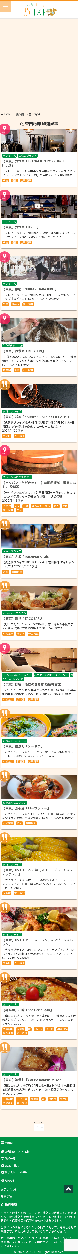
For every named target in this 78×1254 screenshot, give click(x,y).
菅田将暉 (25, 180)
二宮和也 (8, 1029)
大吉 (56, 506)
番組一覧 (10, 1158)
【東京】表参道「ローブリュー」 (26, 808)
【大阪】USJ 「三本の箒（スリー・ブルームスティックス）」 (37, 872)
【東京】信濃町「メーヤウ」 (23, 746)
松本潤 (38, 1029)
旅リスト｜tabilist (16, 1172)
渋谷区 (15, 304)
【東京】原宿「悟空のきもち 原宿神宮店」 (33, 684)
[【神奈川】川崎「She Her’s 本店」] (39, 989)
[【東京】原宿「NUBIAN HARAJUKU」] (39, 268)
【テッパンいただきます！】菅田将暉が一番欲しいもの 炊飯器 (39, 485)
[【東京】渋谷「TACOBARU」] (39, 598)
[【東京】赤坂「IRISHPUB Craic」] (39, 536)
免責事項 (6, 1196)
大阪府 (7, 893)
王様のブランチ (28, 155)
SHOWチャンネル (13, 345)
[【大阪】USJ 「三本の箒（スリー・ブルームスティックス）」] (39, 849)
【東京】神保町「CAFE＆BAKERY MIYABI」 (34, 1080)
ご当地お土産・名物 (17, 1151)
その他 (7, 506)
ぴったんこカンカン (14, 613)
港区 (14, 180)
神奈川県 (8, 1033)
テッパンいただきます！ (17, 477)
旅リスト (31, 1252)
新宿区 (21, 761)
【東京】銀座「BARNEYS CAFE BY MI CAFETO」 (38, 417)
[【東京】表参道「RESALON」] (39, 330)
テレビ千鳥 (9, 155)
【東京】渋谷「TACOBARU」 (23, 618)
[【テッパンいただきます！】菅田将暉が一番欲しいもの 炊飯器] (39, 462)
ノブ (16, 506)
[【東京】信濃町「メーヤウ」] (39, 725)
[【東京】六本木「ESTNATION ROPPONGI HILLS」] (39, 140)
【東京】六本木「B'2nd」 (21, 227)
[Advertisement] (39, 65)
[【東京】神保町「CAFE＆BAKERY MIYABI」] (39, 1059)
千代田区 (22, 1099)
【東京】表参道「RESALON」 (23, 351)
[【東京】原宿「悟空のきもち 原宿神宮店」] (39, 660)
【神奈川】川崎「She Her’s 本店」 (27, 1010)
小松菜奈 (8, 633)
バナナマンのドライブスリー (51, 675)
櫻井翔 (7, 370)
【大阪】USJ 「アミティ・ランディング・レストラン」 (37, 942)
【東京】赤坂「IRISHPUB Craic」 (27, 557)
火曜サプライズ (12, 411)
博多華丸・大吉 (41, 506)
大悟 (65, 506)
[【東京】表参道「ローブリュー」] (39, 787)
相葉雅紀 (62, 1029)
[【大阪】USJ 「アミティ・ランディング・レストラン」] (39, 919)
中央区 (7, 436)
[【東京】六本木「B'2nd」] (39, 206)
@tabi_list (11, 1165)
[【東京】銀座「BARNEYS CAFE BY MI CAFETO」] (39, 396)
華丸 (19, 510)
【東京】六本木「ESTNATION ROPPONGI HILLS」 (33, 163)
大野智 (21, 1029)
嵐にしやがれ (11, 1004)
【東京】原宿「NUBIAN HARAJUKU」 (30, 289)
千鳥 (5, 180)
